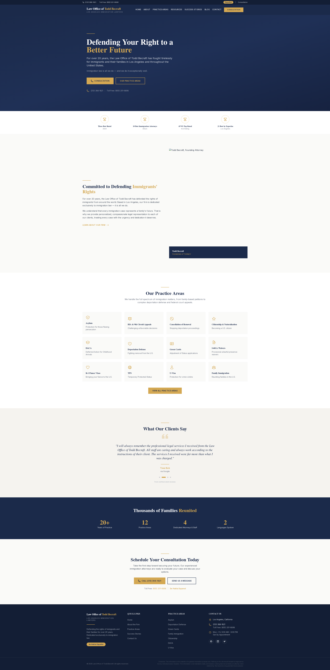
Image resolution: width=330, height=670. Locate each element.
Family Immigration (175, 634)
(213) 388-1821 (90, 2)
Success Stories (193, 9)
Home (138, 9)
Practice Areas (160, 9)
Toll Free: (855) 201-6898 (108, 2)
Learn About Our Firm (93, 225)
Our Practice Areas (130, 81)
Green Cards (173, 629)
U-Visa (171, 648)
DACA (170, 643)
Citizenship (172, 638)
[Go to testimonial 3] (167, 477)
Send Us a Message (182, 581)
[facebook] (211, 641)
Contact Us (132, 638)
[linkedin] (218, 641)
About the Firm (133, 624)
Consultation (233, 10)
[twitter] (224, 641)
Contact (216, 9)
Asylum (171, 620)
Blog (207, 9)
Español (228, 2)
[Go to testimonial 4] (170, 477)
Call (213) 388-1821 (151, 581)
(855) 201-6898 (159, 588)
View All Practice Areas (165, 391)
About (147, 9)
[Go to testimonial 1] (159, 477)
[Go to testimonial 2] (164, 477)
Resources (176, 9)
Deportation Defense (177, 624)
